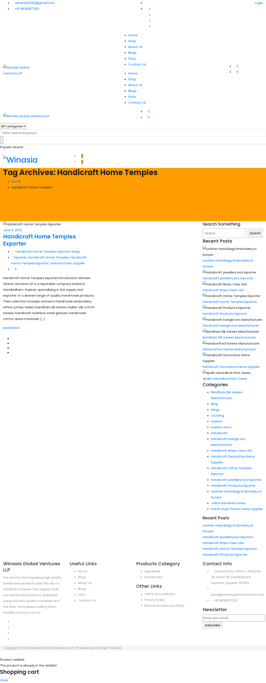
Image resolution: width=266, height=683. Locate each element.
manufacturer (61, 263)
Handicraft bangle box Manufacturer (231, 325)
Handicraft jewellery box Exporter (228, 278)
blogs (75, 251)
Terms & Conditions (159, 594)
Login (258, 3)
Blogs (132, 52)
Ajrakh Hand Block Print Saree (225, 378)
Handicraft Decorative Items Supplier (231, 367)
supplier (79, 263)
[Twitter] (12, 633)
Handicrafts (153, 577)
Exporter (20, 257)
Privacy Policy (154, 600)
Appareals (152, 571)
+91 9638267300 (27, 8)
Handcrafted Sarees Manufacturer (229, 349)
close (4, 680)
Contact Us (137, 64)
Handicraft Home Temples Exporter (39, 240)
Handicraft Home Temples (48, 257)
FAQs (132, 58)
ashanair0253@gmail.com (35, 3)
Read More (11, 328)
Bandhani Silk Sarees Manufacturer (229, 337)
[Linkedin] (12, 639)
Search (255, 233)
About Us (135, 47)
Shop (132, 41)
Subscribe (212, 625)
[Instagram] (12, 627)
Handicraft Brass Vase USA (223, 290)
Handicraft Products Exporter (225, 313)
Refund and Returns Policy (164, 605)
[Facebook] (12, 621)
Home (133, 35)
